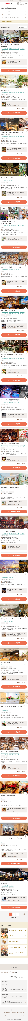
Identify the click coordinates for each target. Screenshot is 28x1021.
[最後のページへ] (24, 914)
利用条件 (13, 1010)
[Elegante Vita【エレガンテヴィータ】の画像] (14, 479)
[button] (14, 983)
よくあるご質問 (22, 1015)
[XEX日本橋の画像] (14, 874)
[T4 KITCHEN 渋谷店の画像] (14, 654)
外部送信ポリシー (7, 1012)
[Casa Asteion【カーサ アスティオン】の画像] (14, 169)
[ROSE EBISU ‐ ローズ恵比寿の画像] (14, 302)
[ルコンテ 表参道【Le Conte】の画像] (14, 522)
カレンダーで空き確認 (15, 70)
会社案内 (5, 1010)
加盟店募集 (22, 1012)
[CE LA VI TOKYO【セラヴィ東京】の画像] (14, 566)
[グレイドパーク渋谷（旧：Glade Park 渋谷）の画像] (14, 258)
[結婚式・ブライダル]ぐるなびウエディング (9, 971)
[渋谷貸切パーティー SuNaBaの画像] (14, 787)
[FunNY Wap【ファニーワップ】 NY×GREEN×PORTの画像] (14, 213)
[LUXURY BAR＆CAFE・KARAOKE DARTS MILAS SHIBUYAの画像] (14, 124)
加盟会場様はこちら (15, 1012)
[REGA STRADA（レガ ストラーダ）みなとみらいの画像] (14, 829)
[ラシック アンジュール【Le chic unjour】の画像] (14, 610)
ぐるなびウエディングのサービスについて (10, 1015)
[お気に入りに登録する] (25, 42)
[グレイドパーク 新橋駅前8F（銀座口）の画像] (14, 391)
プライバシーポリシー (21, 1010)
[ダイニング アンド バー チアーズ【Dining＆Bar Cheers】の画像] (14, 698)
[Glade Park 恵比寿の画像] (14, 81)
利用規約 (9, 1010)
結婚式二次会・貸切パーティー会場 (7, 972)
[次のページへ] (21, 914)
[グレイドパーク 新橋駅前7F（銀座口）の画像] (14, 743)
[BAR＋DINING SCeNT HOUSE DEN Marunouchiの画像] (14, 36)
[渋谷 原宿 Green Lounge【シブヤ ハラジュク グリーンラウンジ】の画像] (14, 346)
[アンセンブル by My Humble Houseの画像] (14, 435)
